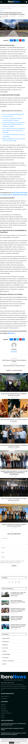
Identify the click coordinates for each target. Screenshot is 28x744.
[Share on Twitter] (17, 40)
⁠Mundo (2, 717)
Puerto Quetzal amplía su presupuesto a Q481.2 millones (17, 601)
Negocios (5, 644)
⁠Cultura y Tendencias (8, 660)
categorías (4, 701)
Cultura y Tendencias (6, 713)
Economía (5, 648)
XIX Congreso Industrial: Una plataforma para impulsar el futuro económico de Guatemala (14, 130)
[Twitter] (12, 582)
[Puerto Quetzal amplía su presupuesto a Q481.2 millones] (5, 602)
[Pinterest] (19, 582)
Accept (11, 742)
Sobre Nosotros (5, 696)
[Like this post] (11, 40)
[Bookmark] (26, 375)
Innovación (5, 657)
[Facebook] (9, 582)
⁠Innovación (3, 708)
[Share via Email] (23, 40)
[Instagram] (16, 582)
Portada (1, 6)
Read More (17, 742)
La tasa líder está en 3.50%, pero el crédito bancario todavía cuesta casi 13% (18, 594)
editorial (6, 16)
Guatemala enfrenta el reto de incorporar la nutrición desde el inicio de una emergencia (17, 610)
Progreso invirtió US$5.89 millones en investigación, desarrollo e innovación (16, 618)
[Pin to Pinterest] (20, 40)
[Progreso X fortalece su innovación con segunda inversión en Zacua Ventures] (14, 513)
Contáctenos (4, 698)
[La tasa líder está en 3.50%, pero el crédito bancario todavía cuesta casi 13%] (5, 594)
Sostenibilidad (6, 654)
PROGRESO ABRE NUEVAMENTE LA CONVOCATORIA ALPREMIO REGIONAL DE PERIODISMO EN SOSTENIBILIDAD (14, 473)
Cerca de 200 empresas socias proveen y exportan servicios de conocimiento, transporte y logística (14, 124)
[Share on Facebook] (15, 40)
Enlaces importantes (7, 693)
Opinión (4, 651)
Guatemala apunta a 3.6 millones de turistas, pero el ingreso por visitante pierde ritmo (18, 626)
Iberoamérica (6, 638)
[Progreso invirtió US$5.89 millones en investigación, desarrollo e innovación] (14, 382)
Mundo (4, 664)
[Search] (24, 2)
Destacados (5, 641)
